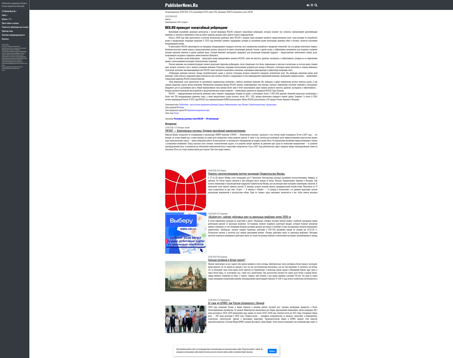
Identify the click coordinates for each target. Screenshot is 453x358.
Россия (176, 113)
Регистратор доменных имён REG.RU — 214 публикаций (196, 118)
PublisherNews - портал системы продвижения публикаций (198, 104)
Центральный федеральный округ (198, 110)
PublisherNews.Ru (181, 5)
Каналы (7, 19)
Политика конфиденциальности (13, 34)
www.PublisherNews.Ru (7, 68)
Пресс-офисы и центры (10, 23)
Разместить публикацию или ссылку (15, 27)
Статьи (3, 70)
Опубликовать (6, 3)
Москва (181, 107)
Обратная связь (7, 31)
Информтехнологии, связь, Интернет (236, 104)
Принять (272, 351)
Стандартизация (271, 104)
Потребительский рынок (257, 104)
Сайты (4, 15)
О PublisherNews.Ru (9, 11)
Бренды (221, 104)
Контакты (5, 38)
